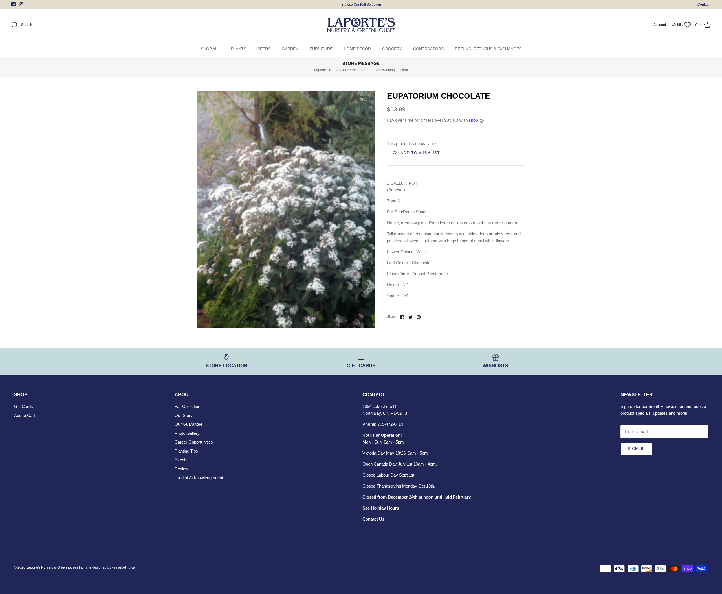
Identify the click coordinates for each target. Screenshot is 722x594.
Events (181, 459)
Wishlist (677, 25)
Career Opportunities (194, 442)
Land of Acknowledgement (199, 477)
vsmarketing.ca (123, 567)
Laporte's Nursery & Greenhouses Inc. (55, 567)
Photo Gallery (187, 433)
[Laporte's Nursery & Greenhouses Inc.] (361, 25)
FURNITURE (321, 49)
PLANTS (238, 49)
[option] (286, 209)
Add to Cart (24, 415)
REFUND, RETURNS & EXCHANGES (488, 49)
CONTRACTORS (428, 49)
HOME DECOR (357, 49)
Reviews (183, 468)
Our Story (184, 415)
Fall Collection (187, 406)
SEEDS (263, 49)
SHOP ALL (210, 49)
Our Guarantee (188, 424)
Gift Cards (23, 406)
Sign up (636, 449)
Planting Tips (186, 451)
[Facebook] (13, 4)
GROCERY (392, 49)
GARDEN (290, 49)
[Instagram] (21, 4)
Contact (703, 4)
